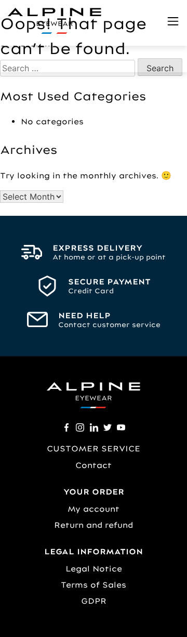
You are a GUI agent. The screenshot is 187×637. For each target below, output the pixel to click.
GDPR (93, 601)
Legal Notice (93, 569)
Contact (93, 465)
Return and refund (93, 525)
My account (93, 509)
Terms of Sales (93, 585)
